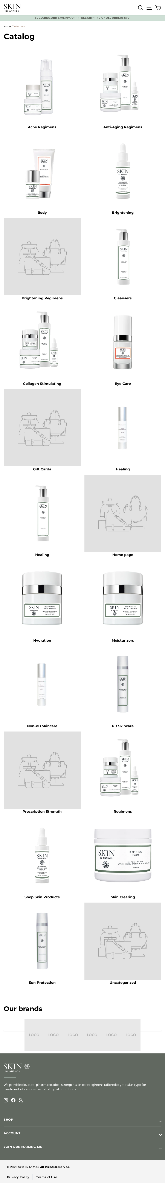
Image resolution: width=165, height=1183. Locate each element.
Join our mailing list (24, 1147)
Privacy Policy (18, 1177)
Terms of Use (46, 1177)
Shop (8, 1120)
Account (12, 1133)
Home (7, 26)
